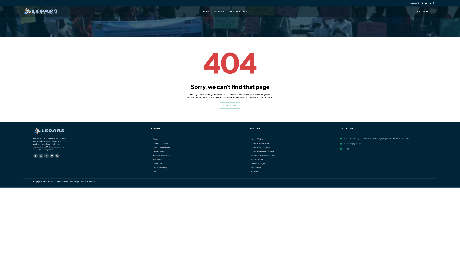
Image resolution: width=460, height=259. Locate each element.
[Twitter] (422, 3)
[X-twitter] (41, 155)
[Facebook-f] (419, 3)
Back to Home (229, 105)
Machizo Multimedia (87, 181)
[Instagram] (433, 3)
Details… (57, 150)
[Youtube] (426, 3)
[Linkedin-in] (430, 3)
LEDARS (50, 181)
